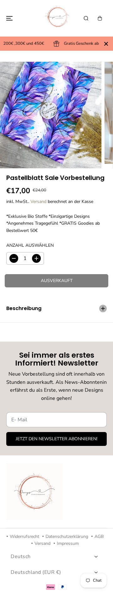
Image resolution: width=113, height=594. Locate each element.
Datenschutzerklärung (67, 536)
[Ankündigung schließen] (106, 44)
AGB (99, 536)
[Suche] (86, 18)
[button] (8, 18)
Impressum (68, 543)
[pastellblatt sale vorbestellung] (50, 115)
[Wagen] (100, 18)
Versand (38, 202)
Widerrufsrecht (24, 536)
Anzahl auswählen (30, 245)
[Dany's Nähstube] (56, 18)
